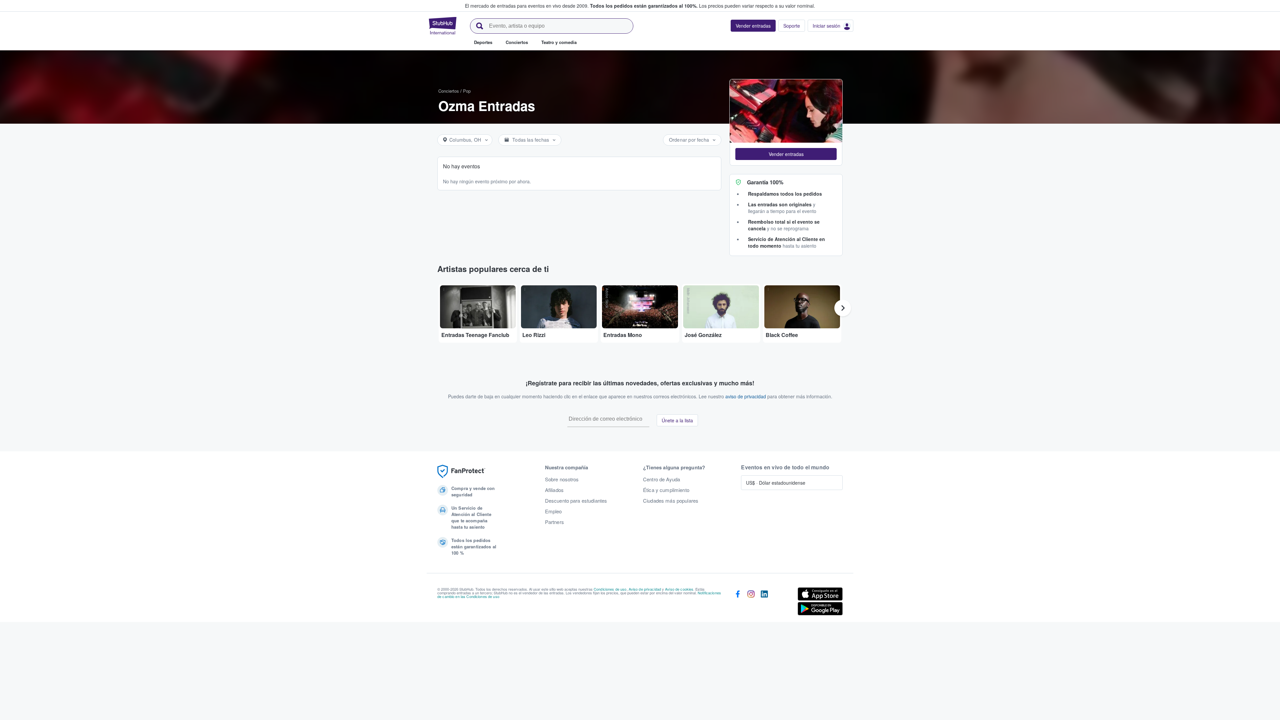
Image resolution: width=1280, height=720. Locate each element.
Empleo (553, 511)
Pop (467, 91)
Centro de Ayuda (661, 479)
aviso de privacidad (745, 396)
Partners (554, 522)
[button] (786, 154)
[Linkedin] (764, 602)
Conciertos (448, 91)
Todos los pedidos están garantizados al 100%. (644, 5)
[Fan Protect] (461, 471)
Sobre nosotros (562, 479)
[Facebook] (738, 602)
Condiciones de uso (610, 589)
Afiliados (554, 490)
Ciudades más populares (670, 500)
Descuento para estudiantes (576, 500)
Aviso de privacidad (645, 589)
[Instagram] (751, 602)
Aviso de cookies (679, 589)
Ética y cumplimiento (666, 490)
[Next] (842, 308)
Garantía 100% (765, 182)
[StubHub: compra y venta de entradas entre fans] (443, 25)
